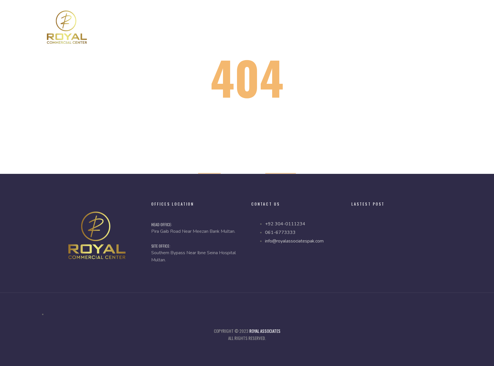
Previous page (280, 169)
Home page (209, 169)
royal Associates (264, 331)
